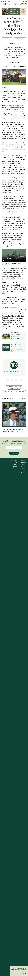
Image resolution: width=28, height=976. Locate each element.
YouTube (23, 466)
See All (24, 398)
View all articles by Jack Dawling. (11, 372)
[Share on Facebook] (12, 380)
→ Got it (24, 973)
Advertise (14, 460)
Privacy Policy (15, 467)
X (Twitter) (23, 464)
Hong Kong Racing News (20, 36)
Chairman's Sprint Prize (14, 386)
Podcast (23, 468)
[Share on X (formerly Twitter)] (16, 380)
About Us (14, 462)
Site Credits (23, 472)
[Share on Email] (8, 380)
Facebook (23, 462)
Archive (14, 464)
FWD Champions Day (14, 388)
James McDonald (8, 391)
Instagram (23, 460)
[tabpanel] (14, 417)
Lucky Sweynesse (20, 391)
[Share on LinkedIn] (21, 380)
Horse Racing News (7, 36)
